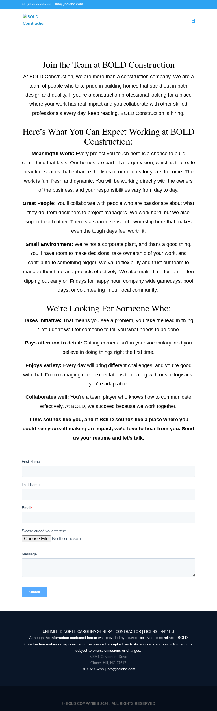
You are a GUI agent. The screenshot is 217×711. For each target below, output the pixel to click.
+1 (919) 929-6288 (36, 4)
